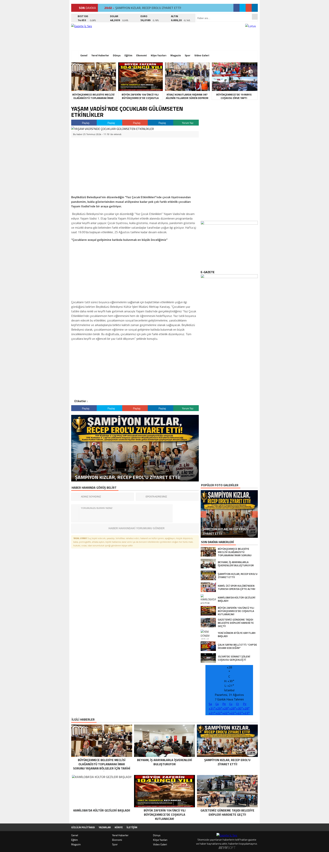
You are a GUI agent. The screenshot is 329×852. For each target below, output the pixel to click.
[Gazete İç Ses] (104, 36)
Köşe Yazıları (158, 55)
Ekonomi (141, 55)
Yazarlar (105, 827)
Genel (83, 55)
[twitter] (243, 8)
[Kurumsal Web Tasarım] (227, 848)
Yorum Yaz (187, 123)
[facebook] (236, 8)
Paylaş (85, 123)
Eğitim (128, 55)
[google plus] (249, 8)
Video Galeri (201, 55)
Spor (187, 55)
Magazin (175, 55)
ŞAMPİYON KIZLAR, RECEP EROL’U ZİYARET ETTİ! (148, 8)
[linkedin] (255, 8)
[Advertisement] (53, 58)
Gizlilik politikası (83, 827)
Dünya (117, 55)
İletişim (132, 827)
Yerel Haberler (100, 55)
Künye (119, 827)
